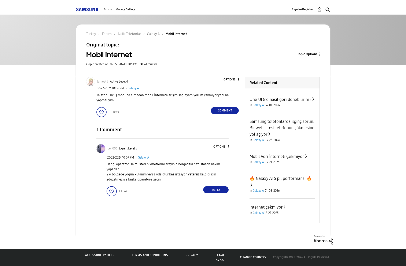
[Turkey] (87, 9)
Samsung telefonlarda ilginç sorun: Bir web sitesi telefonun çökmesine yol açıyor (282, 128)
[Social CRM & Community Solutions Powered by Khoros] (323, 240)
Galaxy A (133, 88)
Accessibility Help (99, 255)
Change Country (253, 257)
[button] (231, 80)
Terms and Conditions (150, 255)
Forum (107, 9)
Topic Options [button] (307, 54)
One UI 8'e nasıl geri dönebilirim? (280, 99)
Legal (220, 255)
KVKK (220, 260)
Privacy (192, 255)
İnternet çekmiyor (266, 207)
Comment (225, 110)
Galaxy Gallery (125, 9)
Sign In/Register (302, 9)
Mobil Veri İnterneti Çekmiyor (277, 156)
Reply (216, 190)
